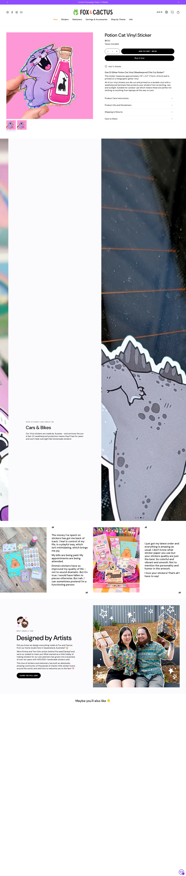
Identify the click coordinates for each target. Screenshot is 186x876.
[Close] (124, 427)
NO (93, 446)
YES (93, 437)
